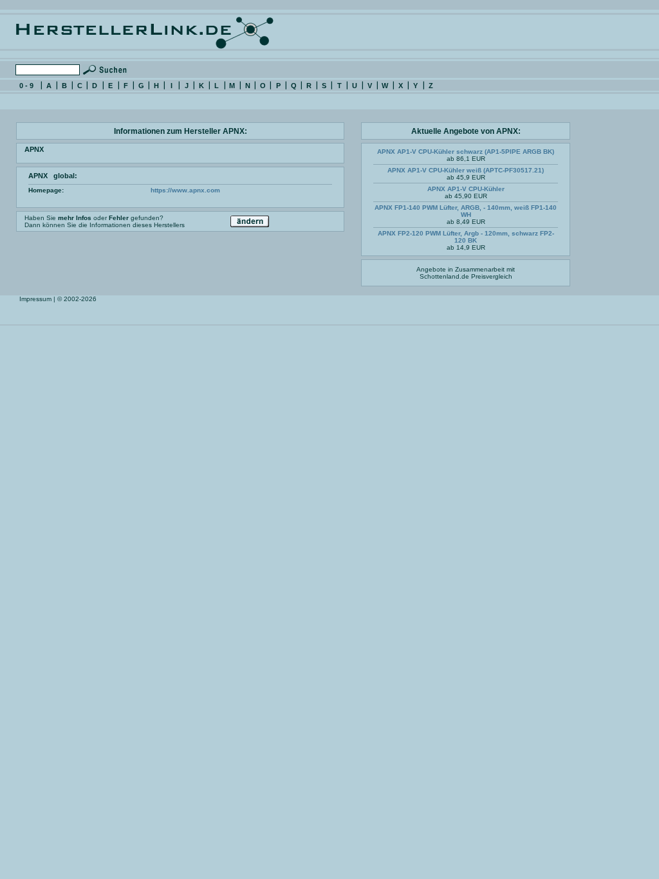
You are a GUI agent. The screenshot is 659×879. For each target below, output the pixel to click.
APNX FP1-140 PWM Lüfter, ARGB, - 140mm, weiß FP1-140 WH (466, 211)
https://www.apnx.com (185, 190)
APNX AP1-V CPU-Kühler (466, 188)
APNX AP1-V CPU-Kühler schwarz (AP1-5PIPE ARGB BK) (465, 151)
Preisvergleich (491, 276)
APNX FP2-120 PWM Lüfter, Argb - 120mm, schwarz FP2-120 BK (466, 237)
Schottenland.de (444, 276)
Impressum (35, 298)
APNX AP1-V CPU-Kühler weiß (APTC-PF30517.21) (465, 170)
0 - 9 (26, 85)
